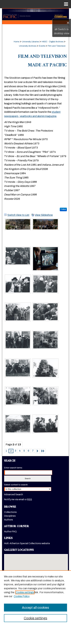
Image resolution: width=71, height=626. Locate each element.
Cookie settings (25, 592)
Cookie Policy (22, 596)
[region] (35, 598)
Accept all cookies (35, 607)
